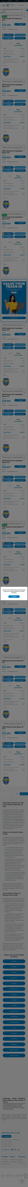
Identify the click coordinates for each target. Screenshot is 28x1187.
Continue (14, 596)
